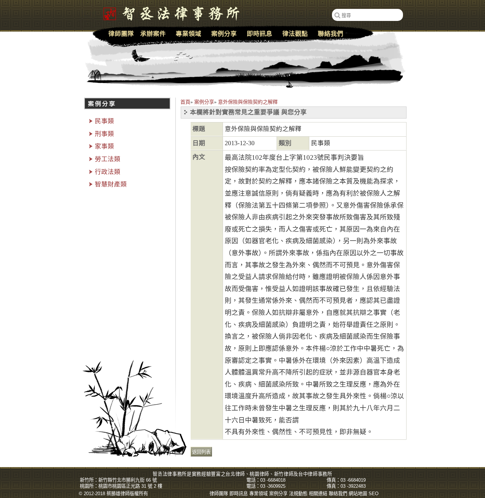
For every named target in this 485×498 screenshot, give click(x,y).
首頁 (185, 102)
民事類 (104, 121)
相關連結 (318, 493)
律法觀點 (295, 33)
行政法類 (107, 171)
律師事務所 (320, 474)
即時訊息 (259, 33)
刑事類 (104, 133)
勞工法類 (107, 159)
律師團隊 (121, 33)
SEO (373, 493)
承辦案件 (153, 33)
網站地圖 (358, 493)
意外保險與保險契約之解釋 (248, 102)
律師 (240, 474)
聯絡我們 (330, 33)
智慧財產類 (111, 184)
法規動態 (298, 493)
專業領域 (188, 33)
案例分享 (204, 102)
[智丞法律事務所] (167, 12)
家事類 (104, 146)
